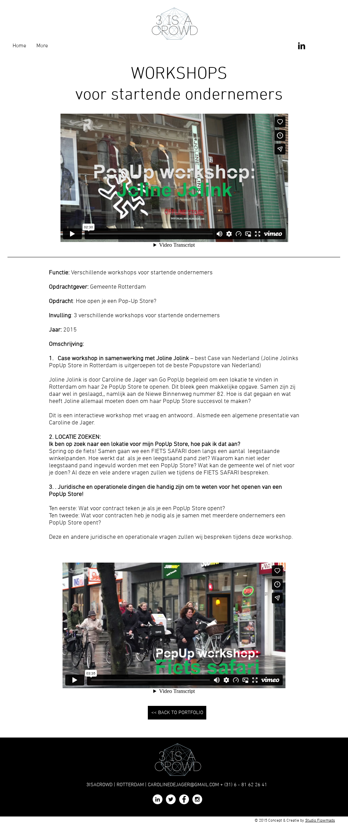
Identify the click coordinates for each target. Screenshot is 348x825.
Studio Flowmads (320, 820)
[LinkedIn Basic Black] (301, 45)
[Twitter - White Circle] (171, 799)
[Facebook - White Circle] (184, 799)
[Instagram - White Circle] (197, 799)
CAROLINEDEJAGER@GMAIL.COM (183, 785)
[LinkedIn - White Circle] (157, 799)
